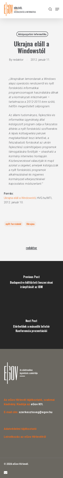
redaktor (18, 59)
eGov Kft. (37, 404)
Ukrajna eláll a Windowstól (20, 198)
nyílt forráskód (13, 224)
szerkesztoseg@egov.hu (35, 412)
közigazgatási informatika (32, 34)
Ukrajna (30, 224)
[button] (57, 9)
